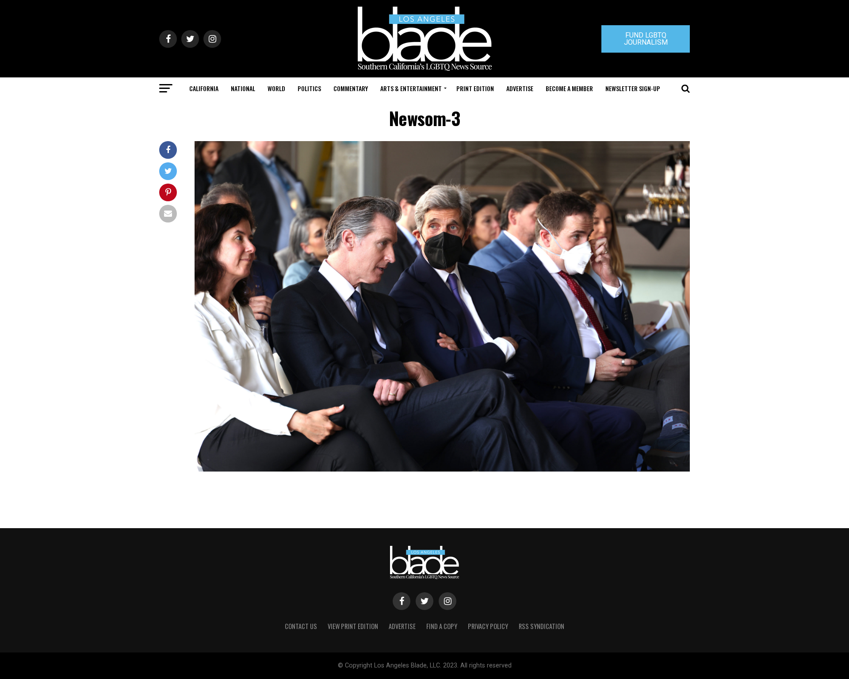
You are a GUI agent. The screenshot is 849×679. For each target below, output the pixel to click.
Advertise (519, 88)
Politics (309, 88)
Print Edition (475, 88)
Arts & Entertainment (411, 88)
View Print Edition (353, 626)
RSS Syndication (541, 626)
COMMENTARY (350, 88)
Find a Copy (441, 626)
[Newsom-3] (442, 469)
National (243, 88)
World (276, 88)
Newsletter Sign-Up (632, 88)
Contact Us (301, 626)
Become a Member (569, 88)
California (203, 88)
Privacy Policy (488, 626)
